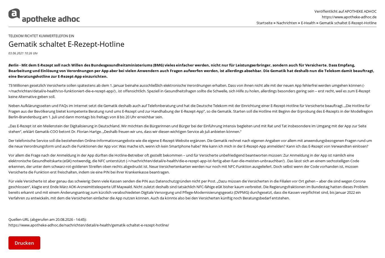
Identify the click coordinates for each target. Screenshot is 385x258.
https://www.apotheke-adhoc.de (349, 16)
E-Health (309, 22)
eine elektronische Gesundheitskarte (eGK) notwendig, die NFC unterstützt (181, 158)
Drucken (24, 243)
